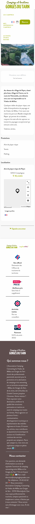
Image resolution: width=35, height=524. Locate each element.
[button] (8, 22)
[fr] (13, 22)
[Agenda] (17, 22)
